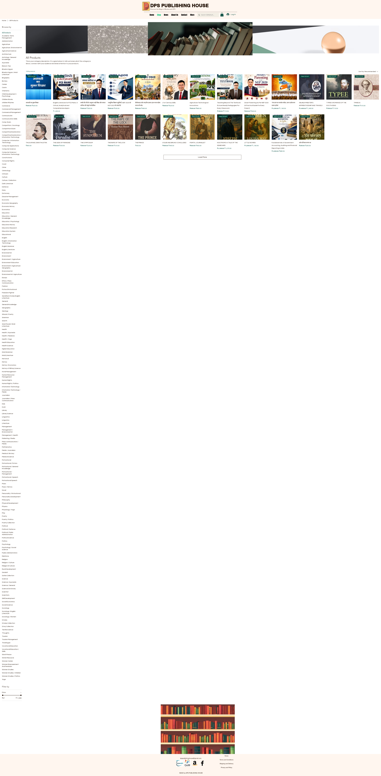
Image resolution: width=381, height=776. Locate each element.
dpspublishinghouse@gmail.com (190, 758)
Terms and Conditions (226, 760)
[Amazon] (194, 763)
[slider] (2, 695)
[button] (222, 14)
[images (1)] (187, 763)
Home (226, 756)
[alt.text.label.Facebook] (202, 763)
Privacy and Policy (226, 767)
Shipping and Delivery (226, 763)
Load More (202, 157)
